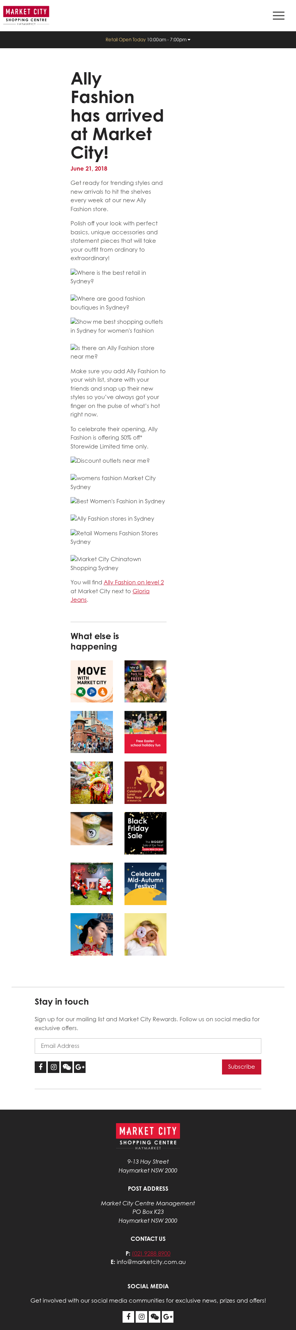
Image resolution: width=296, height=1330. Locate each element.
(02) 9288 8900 (151, 1253)
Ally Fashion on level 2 (134, 582)
